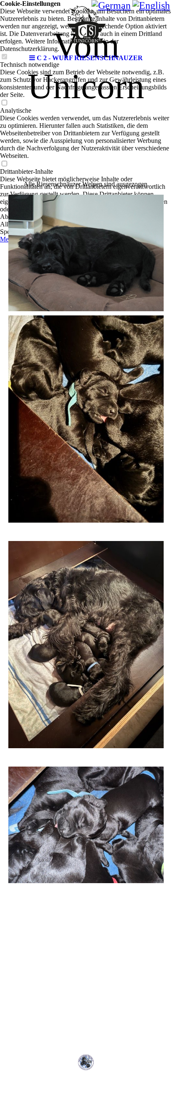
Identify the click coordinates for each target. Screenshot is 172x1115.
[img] (86, 25)
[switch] (4, 103)
